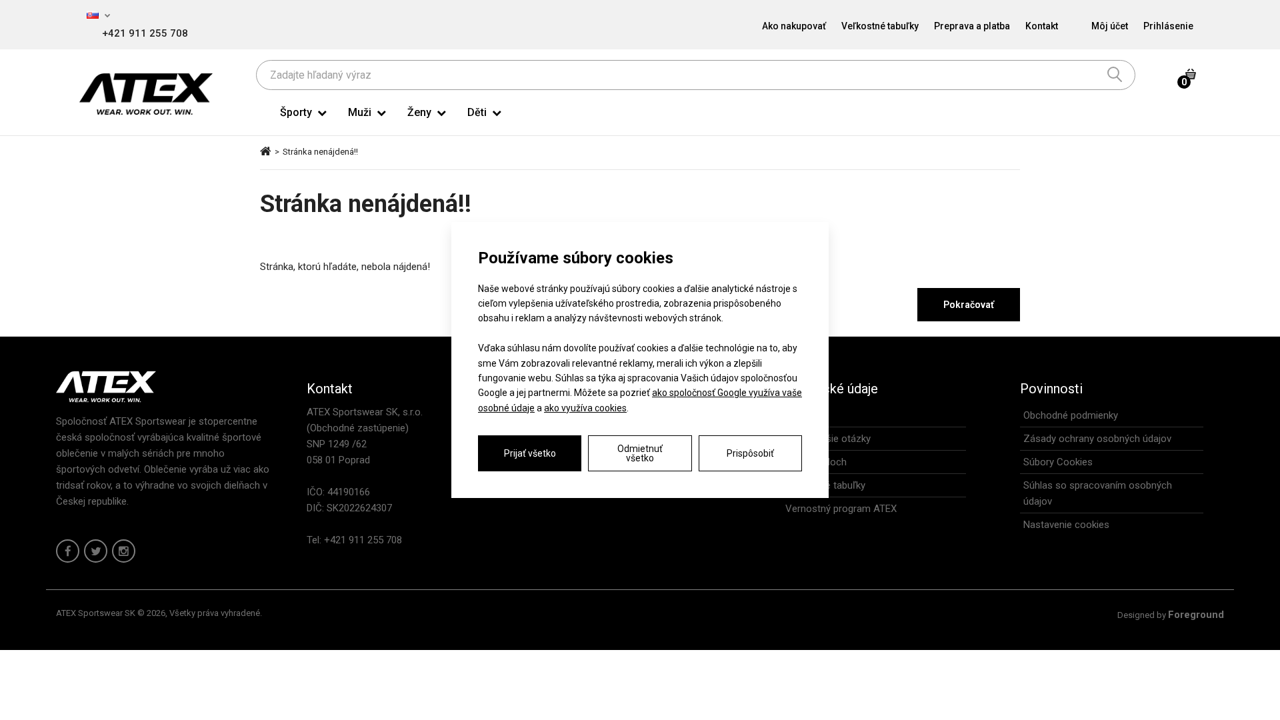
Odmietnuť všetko (640, 453)
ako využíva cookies (585, 408)
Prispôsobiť (750, 453)
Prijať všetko (530, 453)
